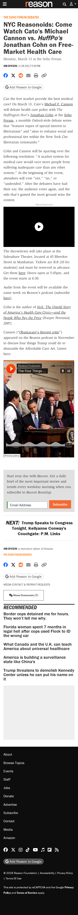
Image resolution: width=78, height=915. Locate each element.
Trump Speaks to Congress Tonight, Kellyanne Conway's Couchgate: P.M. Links (38, 528)
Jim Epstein (10, 66)
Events (8, 771)
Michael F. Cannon (58, 104)
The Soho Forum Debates (21, 17)
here (22, 273)
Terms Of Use (13, 878)
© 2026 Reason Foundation (20, 873)
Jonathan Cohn (41, 115)
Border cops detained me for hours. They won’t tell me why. (36, 616)
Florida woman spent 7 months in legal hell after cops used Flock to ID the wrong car (36, 631)
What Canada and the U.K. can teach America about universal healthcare (37, 646)
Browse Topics (13, 763)
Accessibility (47, 873)
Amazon (9, 838)
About (7, 754)
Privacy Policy (65, 873)
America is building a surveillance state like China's (34, 659)
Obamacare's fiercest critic (39, 332)
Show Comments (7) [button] (25, 595)
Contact (9, 821)
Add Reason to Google (25, 87)
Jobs (6, 788)
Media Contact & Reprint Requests (26, 584)
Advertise (10, 804)
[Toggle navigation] (5, 4)
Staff (6, 779)
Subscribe (60, 504)
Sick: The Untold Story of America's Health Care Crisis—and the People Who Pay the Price (37, 312)
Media (8, 829)
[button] (73, 4)
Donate (8, 796)
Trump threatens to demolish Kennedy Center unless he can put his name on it (38, 674)
